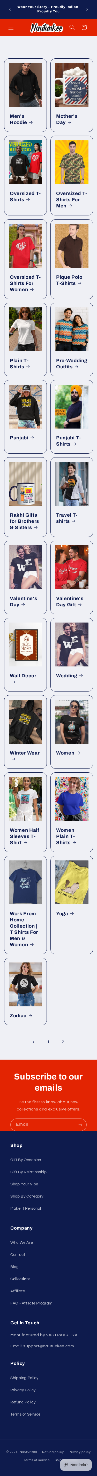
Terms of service (37, 1460)
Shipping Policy (24, 1378)
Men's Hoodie (18, 119)
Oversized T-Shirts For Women (25, 283)
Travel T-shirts (67, 518)
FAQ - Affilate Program (31, 1303)
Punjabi (19, 437)
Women (65, 752)
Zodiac (18, 1015)
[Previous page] (34, 1042)
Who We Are (21, 1243)
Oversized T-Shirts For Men (71, 199)
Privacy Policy (23, 1390)
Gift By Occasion (25, 1160)
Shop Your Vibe (24, 1184)
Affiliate (17, 1291)
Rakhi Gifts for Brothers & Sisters (24, 521)
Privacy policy (80, 1452)
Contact (17, 1255)
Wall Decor (23, 675)
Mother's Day (66, 119)
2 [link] (63, 1042)
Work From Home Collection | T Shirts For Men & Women (24, 929)
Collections (20, 1279)
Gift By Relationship (28, 1172)
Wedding (66, 675)
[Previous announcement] (10, 9)
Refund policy (53, 1452)
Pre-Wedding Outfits (71, 363)
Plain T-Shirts (19, 363)
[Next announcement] (87, 9)
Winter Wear (25, 752)
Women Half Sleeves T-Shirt (24, 836)
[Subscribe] (80, 1124)
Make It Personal (25, 1208)
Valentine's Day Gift (69, 601)
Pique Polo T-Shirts (69, 280)
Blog (14, 1267)
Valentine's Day (23, 601)
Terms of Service (25, 1414)
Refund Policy (22, 1402)
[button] (11, 27)
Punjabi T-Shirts (68, 440)
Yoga (62, 913)
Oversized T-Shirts (25, 196)
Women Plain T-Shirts (65, 836)
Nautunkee (28, 1452)
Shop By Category (26, 1196)
